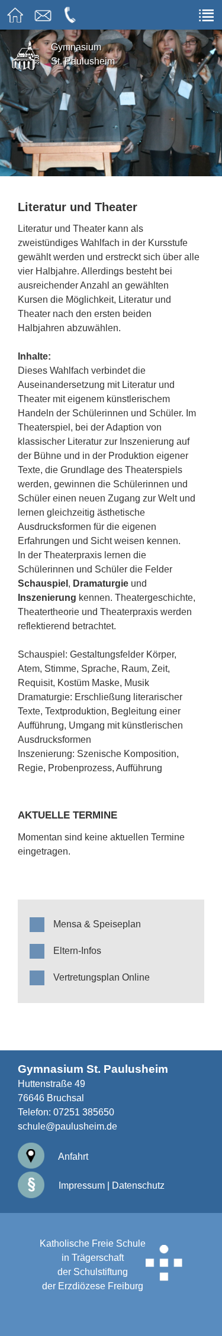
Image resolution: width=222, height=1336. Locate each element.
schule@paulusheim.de (67, 1126)
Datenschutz (138, 1185)
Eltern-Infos (77, 951)
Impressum (80, 1185)
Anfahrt (72, 1156)
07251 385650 (83, 1112)
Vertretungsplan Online (101, 977)
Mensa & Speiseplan (97, 924)
